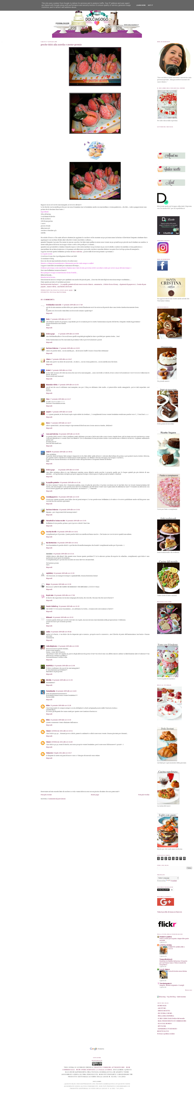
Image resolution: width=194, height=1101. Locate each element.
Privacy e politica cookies (166, 1034)
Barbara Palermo (52, 348)
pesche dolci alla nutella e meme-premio (61, 44)
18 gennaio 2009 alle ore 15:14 (63, 554)
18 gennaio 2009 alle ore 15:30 (64, 573)
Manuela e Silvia (51, 384)
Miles (48, 705)
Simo (48, 399)
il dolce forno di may (111, 284)
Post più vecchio (143, 795)
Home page (95, 795)
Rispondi (49, 313)
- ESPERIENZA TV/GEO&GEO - (167, 1029)
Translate (173, 881)
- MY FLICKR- (161, 1026)
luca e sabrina (77, 251)
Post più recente (46, 795)
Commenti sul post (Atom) (57, 799)
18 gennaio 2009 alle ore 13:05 (76, 520)
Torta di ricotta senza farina (177, 971)
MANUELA (50, 665)
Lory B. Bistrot (165, 969)
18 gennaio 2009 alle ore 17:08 (64, 595)
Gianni (48, 731)
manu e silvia (51, 286)
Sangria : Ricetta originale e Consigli (172, 985)
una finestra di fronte (64, 286)
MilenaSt (49, 617)
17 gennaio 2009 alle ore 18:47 (61, 359)
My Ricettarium (51, 543)
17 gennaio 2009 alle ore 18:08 (68, 334)
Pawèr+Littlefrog (52, 606)
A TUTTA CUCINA (166, 945)
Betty (48, 319)
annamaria (98, 284)
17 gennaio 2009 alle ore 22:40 (61, 412)
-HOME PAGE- (162, 1005)
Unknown (49, 753)
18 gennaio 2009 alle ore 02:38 (69, 434)
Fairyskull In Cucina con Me (55, 520)
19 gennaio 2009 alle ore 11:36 (62, 680)
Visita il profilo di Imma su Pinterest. (169, 912)
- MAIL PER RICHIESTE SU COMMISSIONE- (171, 1021)
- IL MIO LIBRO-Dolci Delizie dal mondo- (171, 1018)
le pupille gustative (52, 482)
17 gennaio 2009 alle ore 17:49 (72, 305)
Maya (48, 584)
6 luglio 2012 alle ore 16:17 (63, 753)
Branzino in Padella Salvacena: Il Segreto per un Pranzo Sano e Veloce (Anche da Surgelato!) (173, 962)
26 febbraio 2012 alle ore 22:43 (62, 742)
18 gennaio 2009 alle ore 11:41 (70, 482)
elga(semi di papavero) (128, 284)
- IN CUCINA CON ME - (165, 1013)
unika (48, 632)
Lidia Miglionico (51, 646)
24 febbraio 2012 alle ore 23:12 (62, 731)
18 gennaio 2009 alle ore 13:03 (68, 497)
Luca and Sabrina (52, 434)
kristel (48, 370)
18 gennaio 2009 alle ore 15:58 (61, 584)
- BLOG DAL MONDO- (164, 1023)
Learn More (141, 5)
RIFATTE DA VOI (163, 1031)
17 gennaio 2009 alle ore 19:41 (61, 370)
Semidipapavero (52, 497)
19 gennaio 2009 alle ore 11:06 (64, 665)
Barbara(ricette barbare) (49, 284)
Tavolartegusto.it (165, 983)
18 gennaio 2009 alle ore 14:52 (67, 543)
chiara (48, 359)
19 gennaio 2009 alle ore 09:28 (61, 632)
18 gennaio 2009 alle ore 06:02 (62, 452)
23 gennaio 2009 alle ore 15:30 (60, 720)
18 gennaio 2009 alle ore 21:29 (69, 606)
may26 (48, 412)
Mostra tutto (188, 990)
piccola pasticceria (58, 292)
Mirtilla (48, 680)
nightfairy (49, 573)
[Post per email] (74, 290)
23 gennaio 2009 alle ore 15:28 (60, 705)
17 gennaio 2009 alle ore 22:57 (61, 423)
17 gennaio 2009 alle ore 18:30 (69, 348)
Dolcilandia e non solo (53, 305)
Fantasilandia (50, 691)
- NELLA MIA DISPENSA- (165, 1016)
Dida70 (48, 452)
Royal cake (49, 595)
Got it (150, 5)
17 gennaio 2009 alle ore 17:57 (60, 319)
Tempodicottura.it (166, 959)
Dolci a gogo (50, 334)
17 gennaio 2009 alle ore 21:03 (68, 384)
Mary (48, 423)
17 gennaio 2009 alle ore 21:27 (60, 399)
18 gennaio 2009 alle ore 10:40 (68, 470)
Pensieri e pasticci (166, 937)
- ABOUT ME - (161, 1008)
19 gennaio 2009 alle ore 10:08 (68, 646)
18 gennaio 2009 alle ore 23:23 (63, 617)
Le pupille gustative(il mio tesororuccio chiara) (77, 284)
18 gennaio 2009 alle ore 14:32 (67, 531)
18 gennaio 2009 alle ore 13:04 (69, 509)
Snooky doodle (51, 531)
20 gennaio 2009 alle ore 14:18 (66, 691)
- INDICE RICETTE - (164, 1011)
